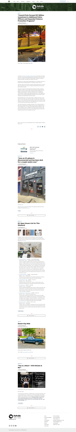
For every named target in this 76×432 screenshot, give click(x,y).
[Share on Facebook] (38, 126)
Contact (45, 418)
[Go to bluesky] (15, 425)
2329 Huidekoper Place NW (23, 279)
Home (14, 1)
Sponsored (20, 221)
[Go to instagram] (13, 425)
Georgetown (20, 363)
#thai (19, 210)
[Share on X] (40, 126)
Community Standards (47, 417)
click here (24, 240)
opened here (22, 206)
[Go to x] (9, 425)
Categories (28, 1)
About (18, 1)
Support (41, 1)
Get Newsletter (63, 1)
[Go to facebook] (11, 425)
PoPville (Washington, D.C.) (57, 421)
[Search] (67, 1)
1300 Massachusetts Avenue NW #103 (24, 292)
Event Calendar (46, 420)
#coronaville (20, 403)
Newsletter (46, 421)
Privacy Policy (46, 424)
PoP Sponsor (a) (22, 227)
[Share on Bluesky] (42, 126)
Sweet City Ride (24, 324)
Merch (38, 1)
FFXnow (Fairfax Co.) (56, 418)
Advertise (22, 1)
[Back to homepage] (10, 1)
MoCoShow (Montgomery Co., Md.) (58, 420)
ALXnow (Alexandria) (56, 417)
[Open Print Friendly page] (44, 126)
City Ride (19, 321)
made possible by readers (26, 352)
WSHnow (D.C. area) (56, 424)
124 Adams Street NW (22, 259)
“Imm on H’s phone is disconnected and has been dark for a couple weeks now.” (30, 160)
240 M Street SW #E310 (22, 274)
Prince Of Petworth (22, 164)
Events (33, 1)
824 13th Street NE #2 (22, 301)
